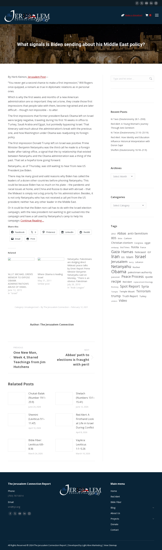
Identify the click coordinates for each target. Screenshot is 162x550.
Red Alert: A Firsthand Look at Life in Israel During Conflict (85, 421)
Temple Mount (127, 291)
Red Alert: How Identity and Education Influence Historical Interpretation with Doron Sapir (130, 141)
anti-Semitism (138, 233)
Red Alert (127, 281)
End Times (125, 247)
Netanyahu (121, 266)
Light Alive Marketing (92, 545)
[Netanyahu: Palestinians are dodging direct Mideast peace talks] (82, 273)
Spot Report (130, 286)
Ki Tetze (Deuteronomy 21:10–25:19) (130, 132)
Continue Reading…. (32, 220)
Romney (114, 287)
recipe (116, 281)
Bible (120, 238)
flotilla (135, 247)
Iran (115, 256)
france (143, 247)
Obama (118, 271)
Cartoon (128, 238)
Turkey (142, 296)
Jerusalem (119, 262)
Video (123, 300)
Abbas (121, 233)
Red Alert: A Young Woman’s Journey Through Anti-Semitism (129, 125)
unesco (114, 301)
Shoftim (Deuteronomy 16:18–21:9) (129, 149)
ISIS (123, 257)
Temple (114, 291)
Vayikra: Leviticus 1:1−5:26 (81, 444)
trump (116, 296)
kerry (131, 262)
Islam (129, 257)
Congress (138, 243)
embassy (115, 247)
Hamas (127, 252)
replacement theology (143, 282)
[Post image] (16, 398)
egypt (147, 242)
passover (115, 277)
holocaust (140, 252)
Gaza (115, 252)
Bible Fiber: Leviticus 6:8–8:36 (36, 444)
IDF (149, 252)
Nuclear (136, 267)
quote (149, 277)
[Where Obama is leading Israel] (51, 265)
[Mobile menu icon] (157, 15)
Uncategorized (31, 307)
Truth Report (130, 296)
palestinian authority (140, 272)
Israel (140, 256)
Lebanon (139, 262)
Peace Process (133, 277)
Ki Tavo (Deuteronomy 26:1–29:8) (128, 119)
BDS (113, 238)
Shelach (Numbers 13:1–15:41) (85, 398)
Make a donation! (133, 15)
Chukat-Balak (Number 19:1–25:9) (37, 398)
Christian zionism (122, 242)
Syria (145, 286)
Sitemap (113, 545)
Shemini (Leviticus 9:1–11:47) (36, 419)
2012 (113, 233)
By (55, 307)
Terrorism (143, 291)
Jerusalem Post (37, 77)
